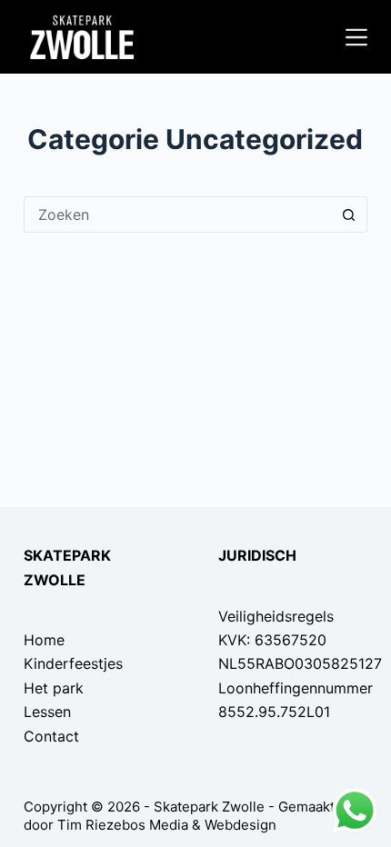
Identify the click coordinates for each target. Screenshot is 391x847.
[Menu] (356, 37)
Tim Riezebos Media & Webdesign (166, 824)
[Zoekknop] (349, 214)
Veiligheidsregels (276, 616)
